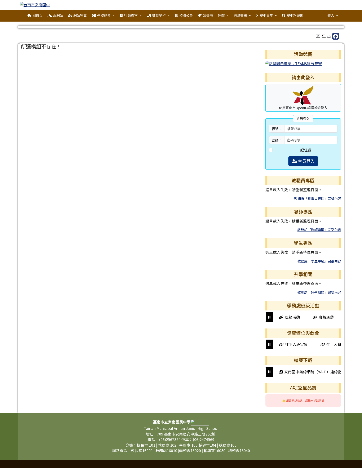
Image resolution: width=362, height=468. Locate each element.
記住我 (306, 150)
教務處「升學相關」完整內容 (319, 292)
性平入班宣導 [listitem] (291, 344)
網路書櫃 (240, 15)
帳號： (277, 128)
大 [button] (318, 35)
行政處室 (131, 15)
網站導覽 (80, 15)
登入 (330, 15)
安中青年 (266, 15)
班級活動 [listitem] (287, 317)
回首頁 (37, 15)
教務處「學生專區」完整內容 (319, 261)
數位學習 (159, 15)
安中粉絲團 (295, 15)
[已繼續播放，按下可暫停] (269, 317)
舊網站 (58, 15)
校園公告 (186, 15)
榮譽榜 (208, 15)
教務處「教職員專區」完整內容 (317, 198)
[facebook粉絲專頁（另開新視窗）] (335, 36)
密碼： (277, 139)
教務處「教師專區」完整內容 (319, 229)
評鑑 (221, 15)
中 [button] (324, 35)
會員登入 (306, 161)
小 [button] (329, 36)
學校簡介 (104, 15)
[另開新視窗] (293, 63)
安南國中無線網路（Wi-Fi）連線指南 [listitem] (309, 371)
